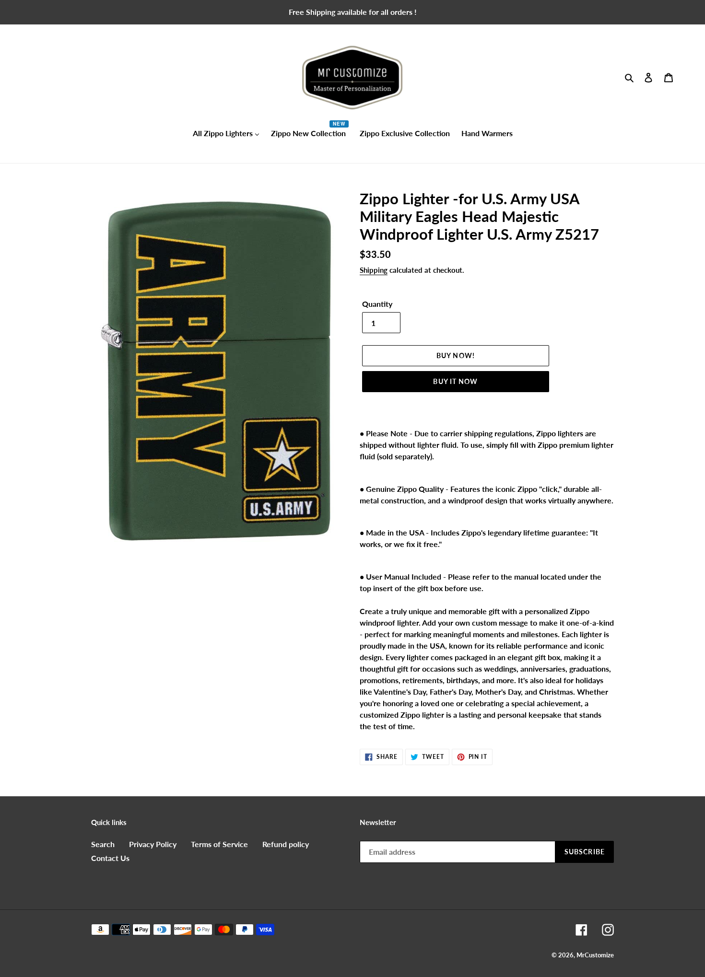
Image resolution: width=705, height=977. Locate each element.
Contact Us (110, 857)
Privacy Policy (152, 844)
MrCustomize (595, 955)
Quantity (377, 303)
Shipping (374, 270)
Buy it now (455, 381)
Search (103, 844)
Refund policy (285, 844)
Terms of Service (219, 844)
